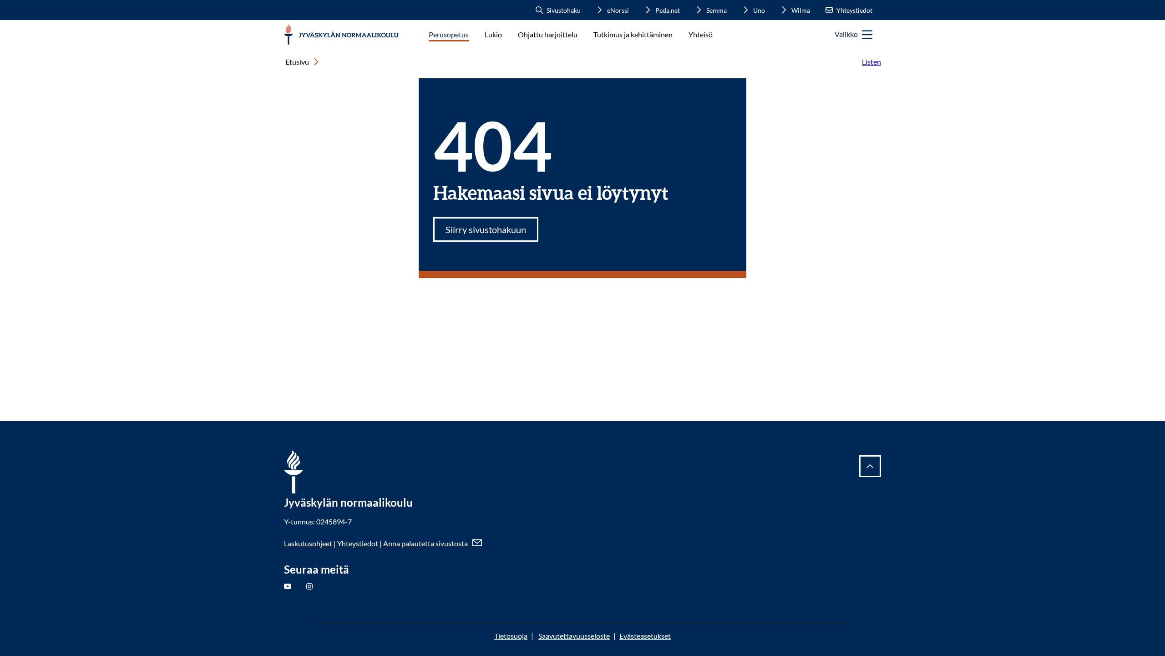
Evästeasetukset (645, 635)
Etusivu (297, 61)
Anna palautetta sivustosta (425, 543)
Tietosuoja (510, 635)
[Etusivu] (342, 35)
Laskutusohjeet (308, 543)
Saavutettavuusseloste (574, 635)
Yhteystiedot (357, 543)
